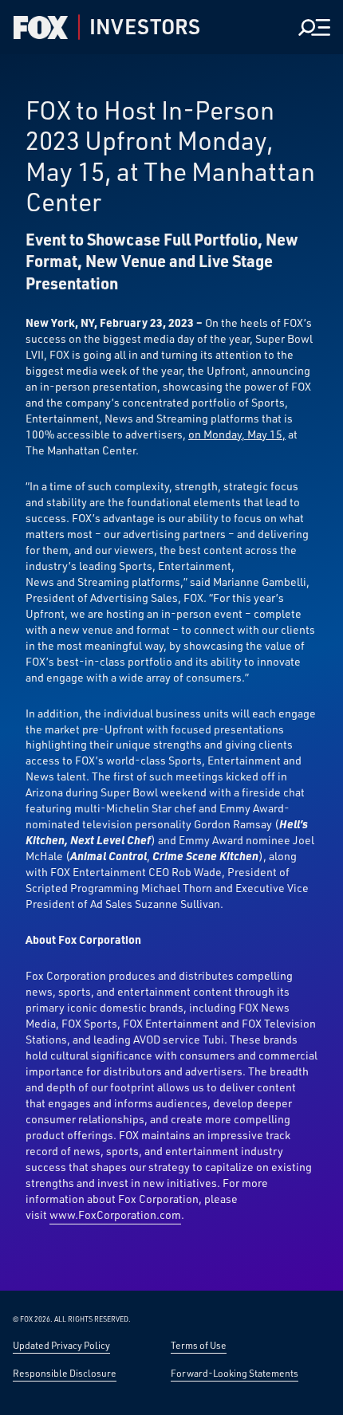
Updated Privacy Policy (61, 1344)
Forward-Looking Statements (234, 1372)
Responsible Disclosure (64, 1372)
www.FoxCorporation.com (115, 1214)
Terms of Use (199, 1344)
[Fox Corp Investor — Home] (41, 27)
